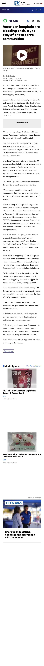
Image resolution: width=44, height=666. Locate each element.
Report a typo (8, 351)
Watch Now (37, 3)
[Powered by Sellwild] (38, 497)
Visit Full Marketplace (34, 366)
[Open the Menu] (4, 3)
